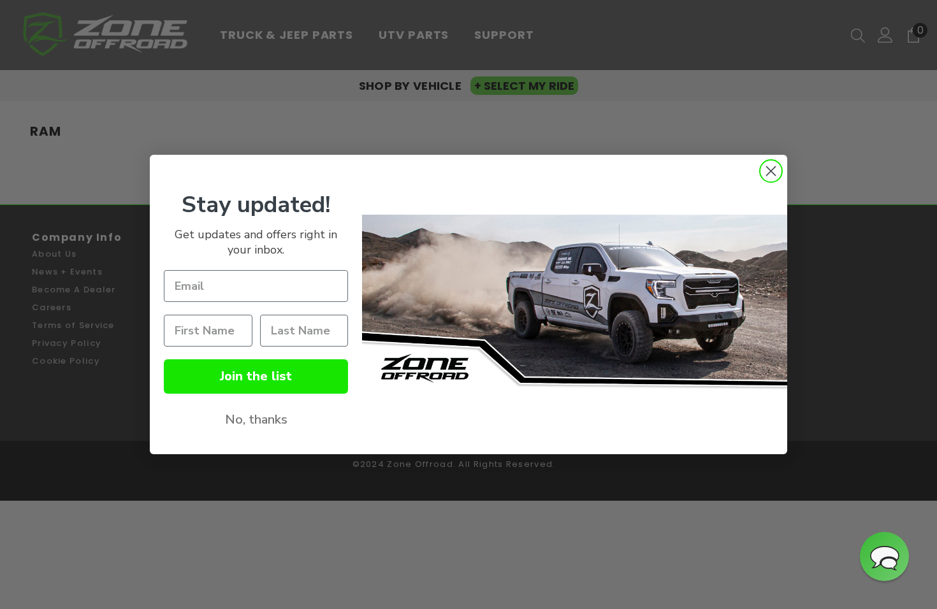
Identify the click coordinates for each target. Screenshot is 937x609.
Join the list (256, 376)
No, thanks (256, 419)
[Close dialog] (771, 171)
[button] (884, 556)
